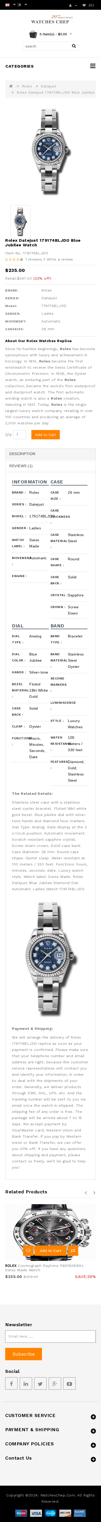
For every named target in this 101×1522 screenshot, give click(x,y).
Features (59, 765)
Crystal (59, 595)
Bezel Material (20, 690)
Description (22, 454)
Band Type (56, 639)
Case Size (56, 495)
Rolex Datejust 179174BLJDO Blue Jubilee (56, 92)
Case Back (56, 580)
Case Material (59, 541)
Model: (11, 306)
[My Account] (73, 5)
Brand (19, 492)
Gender (20, 528)
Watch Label (18, 543)
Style (57, 721)
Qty (8, 434)
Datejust (48, 86)
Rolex (27, 86)
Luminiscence (59, 706)
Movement (20, 561)
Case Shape (57, 562)
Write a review (60, 259)
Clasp (18, 726)
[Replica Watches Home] (50, 20)
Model (19, 516)
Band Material (59, 660)
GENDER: (13, 313)
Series (19, 504)
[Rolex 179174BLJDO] (50, 151)
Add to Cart (45, 435)
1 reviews (33, 259)
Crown (58, 607)
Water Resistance (59, 744)
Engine (19, 576)
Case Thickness (59, 517)
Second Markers (59, 685)
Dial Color (18, 657)
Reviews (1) (21, 466)
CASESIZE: (14, 329)
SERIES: (12, 298)
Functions (20, 741)
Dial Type (17, 639)
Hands (19, 672)
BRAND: (11, 290)
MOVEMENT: (16, 321)
